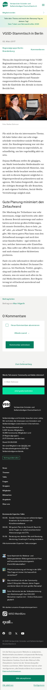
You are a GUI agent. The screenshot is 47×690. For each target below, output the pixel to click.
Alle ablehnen (8, 685)
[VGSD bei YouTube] (23, 634)
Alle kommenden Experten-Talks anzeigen (20, 543)
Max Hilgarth (19, 303)
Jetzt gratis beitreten (23, 391)
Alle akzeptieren (23, 678)
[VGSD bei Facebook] (3, 634)
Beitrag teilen (9, 299)
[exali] (8, 623)
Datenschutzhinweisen (12, 671)
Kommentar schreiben (20, 345)
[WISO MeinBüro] (14, 614)
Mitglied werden (9, 13)
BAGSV (24, 446)
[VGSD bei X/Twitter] (16, 634)
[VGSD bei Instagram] (10, 634)
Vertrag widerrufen (11, 458)
